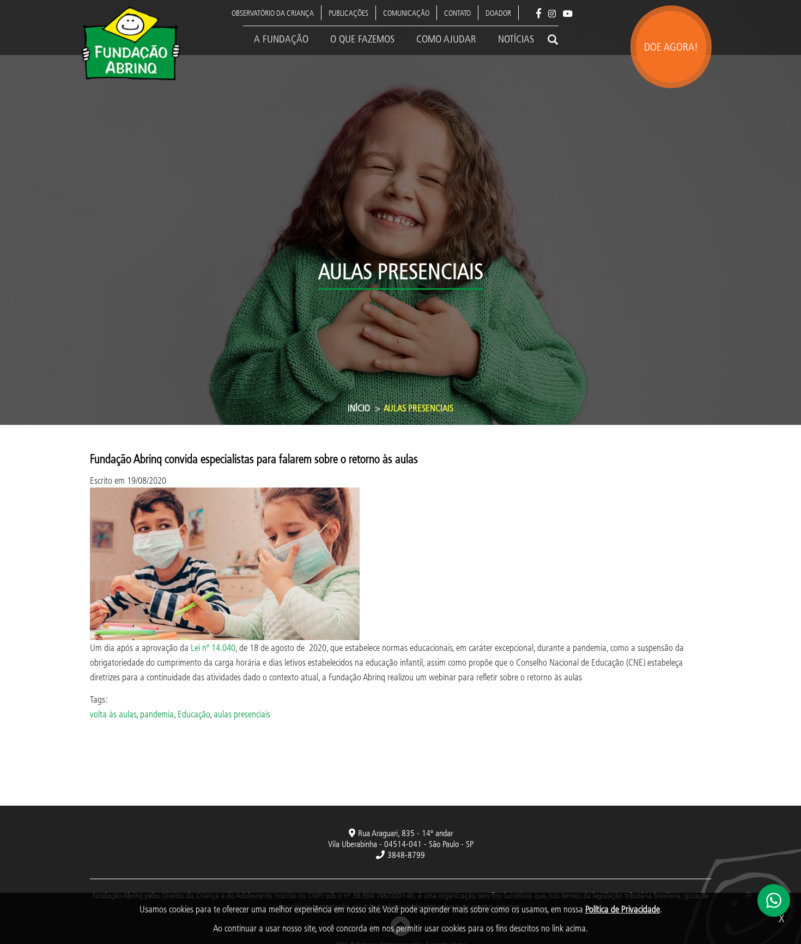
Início (359, 407)
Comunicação (406, 12)
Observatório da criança (273, 12)
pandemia (157, 714)
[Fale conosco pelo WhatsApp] (773, 900)
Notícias (516, 38)
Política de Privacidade (622, 909)
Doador (498, 12)
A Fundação (281, 38)
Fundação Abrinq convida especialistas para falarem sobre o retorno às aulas (254, 458)
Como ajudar (446, 38)
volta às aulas (113, 714)
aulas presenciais (242, 714)
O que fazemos (362, 38)
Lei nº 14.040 (213, 647)
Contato (457, 12)
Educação (194, 714)
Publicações (348, 12)
